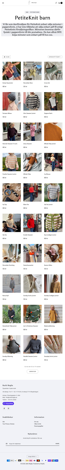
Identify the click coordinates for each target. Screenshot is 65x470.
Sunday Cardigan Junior (51, 295)
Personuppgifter (38, 426)
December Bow (28, 83)
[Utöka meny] (3, 2)
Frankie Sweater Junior (9, 174)
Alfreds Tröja (27, 174)
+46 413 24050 (12, 399)
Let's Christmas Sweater (30, 326)
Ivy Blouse (47, 174)
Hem (27, 12)
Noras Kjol (6, 295)
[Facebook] (4, 408)
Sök (4, 421)
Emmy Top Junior (8, 83)
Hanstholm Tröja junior (10, 326)
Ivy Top (5, 204)
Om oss (36, 421)
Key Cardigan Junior (50, 235)
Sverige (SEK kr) (31, 456)
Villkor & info (37, 424)
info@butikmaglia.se (11, 397)
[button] (56, 3)
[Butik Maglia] (32, 2)
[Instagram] (8, 408)
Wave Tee (26, 204)
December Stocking (8, 265)
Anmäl (57, 443)
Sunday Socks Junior (29, 295)
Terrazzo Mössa (7, 113)
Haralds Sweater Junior (30, 356)
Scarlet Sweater (28, 235)
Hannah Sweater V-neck (10, 143)
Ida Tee (5, 235)
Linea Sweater (27, 143)
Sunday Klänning (8, 356)
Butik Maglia (29, 463)
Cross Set (47, 83)
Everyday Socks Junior (50, 356)
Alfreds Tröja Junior (50, 143)
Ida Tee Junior (48, 204)
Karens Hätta (48, 265)
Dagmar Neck (48, 113)
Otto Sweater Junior (29, 113)
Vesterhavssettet (28, 265)
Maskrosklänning (49, 326)
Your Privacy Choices (8, 424)
